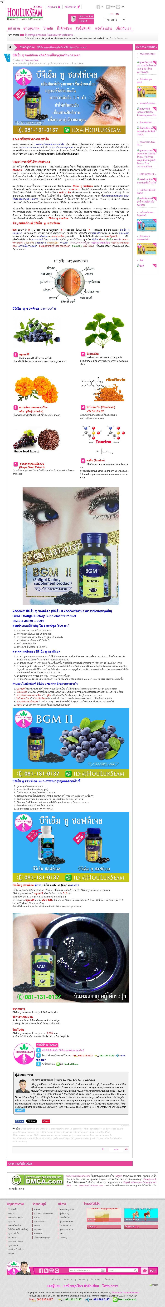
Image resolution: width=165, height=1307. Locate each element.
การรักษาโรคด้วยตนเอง (16, 1251)
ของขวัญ (63, 1238)
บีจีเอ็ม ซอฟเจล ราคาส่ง (43, 1135)
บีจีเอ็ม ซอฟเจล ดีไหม (63, 1132)
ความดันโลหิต (14, 1225)
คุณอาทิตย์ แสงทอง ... (148, 103)
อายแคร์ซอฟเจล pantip (64, 1135)
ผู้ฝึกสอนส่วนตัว (66, 1222)
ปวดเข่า (91, 1226)
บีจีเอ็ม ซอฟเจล (46, 1132)
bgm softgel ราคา (97, 1129)
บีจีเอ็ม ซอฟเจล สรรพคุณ (83, 1132)
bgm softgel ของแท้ (114, 1129)
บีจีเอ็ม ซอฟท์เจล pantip (63, 1138)
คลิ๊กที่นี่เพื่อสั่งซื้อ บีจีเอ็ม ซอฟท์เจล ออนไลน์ (63, 1050)
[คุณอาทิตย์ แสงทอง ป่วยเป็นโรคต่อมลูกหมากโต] (146, 112)
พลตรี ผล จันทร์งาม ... (148, 174)
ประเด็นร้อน (65, 1217)
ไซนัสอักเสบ (130, 1226)
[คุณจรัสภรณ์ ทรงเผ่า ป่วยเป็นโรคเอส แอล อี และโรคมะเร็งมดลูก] (146, 67)
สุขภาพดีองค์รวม (67, 1230)
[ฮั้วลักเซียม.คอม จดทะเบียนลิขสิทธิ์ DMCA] (146, 131)
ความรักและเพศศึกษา (43, 1213)
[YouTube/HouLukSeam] (51, 1270)
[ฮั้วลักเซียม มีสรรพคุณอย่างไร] (146, 248)
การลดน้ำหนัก (40, 1222)
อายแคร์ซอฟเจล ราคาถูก (61, 1129)
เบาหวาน (12, 1237)
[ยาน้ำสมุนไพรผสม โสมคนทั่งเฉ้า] (146, 224)
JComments (125, 1125)
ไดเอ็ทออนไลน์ (66, 1226)
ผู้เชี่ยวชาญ (64, 1213)
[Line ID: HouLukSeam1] (56, 1270)
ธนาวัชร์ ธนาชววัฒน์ (29, 60)
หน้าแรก (55, 1279)
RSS (62, 1234)
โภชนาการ (110, 1286)
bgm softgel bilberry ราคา (85, 1138)
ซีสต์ (141, 260)
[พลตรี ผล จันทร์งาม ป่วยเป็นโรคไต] (146, 181)
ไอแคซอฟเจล (103, 1138)
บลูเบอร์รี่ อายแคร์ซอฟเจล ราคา (26, 1132)
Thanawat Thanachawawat (125, 1292)
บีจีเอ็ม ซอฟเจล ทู (20, 1142)
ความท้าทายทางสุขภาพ (15, 1219)
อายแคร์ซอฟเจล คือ (104, 1135)
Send (102, 1270)
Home (12, 47)
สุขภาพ (37, 1226)
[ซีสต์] (146, 265)
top (152, 1270)
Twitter (112, 7)
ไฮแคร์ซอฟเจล (116, 1138)
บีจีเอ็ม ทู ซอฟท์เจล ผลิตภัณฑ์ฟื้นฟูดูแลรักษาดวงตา (46, 55)
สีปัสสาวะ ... (93, 1220)
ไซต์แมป (109, 1279)
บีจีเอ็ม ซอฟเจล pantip (42, 1138)
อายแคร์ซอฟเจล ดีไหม (84, 1135)
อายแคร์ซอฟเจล (43, 1129)
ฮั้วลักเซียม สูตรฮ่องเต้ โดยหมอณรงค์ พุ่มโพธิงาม (49, 35)
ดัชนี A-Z (12, 1213)
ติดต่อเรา (68, 1279)
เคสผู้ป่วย (53, 1286)
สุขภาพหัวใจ (13, 1233)
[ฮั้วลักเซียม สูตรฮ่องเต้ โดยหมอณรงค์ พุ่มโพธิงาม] (146, 91)
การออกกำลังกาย (15, 1241)
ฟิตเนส (37, 1209)
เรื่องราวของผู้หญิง (42, 1238)
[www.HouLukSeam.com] (25, 12)
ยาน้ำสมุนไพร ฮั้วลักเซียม (81, 1286)
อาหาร (37, 1217)
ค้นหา (136, 1270)
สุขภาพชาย (13, 1245)
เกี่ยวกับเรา (95, 1279)
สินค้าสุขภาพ (27, 47)
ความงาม (38, 1230)
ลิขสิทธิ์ (81, 1279)
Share (20, 1121)
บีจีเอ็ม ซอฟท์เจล (28, 1129)
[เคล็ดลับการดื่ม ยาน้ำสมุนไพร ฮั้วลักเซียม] (146, 202)
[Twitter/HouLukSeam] (46, 1270)
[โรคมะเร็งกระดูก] (141, 1215)
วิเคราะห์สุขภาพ (67, 1209)
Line (122, 7)
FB (102, 7)
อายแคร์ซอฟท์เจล (102, 1132)
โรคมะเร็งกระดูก (132, 1220)
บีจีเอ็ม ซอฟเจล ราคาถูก (22, 1135)
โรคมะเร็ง (12, 1209)
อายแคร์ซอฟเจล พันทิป (22, 1138)
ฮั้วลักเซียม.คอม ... (147, 122)
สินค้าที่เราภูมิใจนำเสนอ (29, 63)
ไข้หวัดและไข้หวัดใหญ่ (18, 1229)
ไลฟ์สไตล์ (38, 1234)
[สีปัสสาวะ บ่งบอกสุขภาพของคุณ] (104, 1215)
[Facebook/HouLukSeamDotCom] (40, 1270)
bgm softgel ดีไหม (80, 1129)
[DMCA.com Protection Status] (153, 1285)
